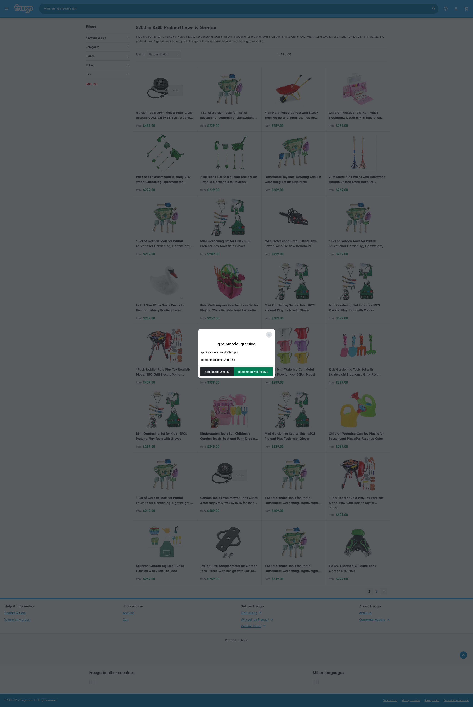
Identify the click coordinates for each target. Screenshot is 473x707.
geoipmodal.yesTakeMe (253, 371)
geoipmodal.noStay (217, 371)
